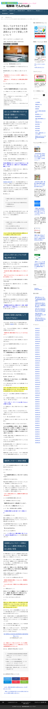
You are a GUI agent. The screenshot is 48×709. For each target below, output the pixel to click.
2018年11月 (37, 440)
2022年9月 (37, 362)
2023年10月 (37, 341)
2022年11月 (37, 358)
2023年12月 (37, 339)
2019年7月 (37, 423)
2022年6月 (37, 369)
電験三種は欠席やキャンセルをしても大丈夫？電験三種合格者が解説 (40, 319)
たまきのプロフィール (12, 702)
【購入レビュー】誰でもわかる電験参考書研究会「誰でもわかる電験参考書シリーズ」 (39, 265)
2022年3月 (37, 375)
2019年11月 (37, 414)
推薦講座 (12, 13)
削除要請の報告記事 (7, 181)
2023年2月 (37, 352)
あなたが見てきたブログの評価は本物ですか (13, 99)
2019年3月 (37, 431)
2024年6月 (37, 332)
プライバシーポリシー (26, 702)
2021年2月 (37, 390)
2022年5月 (37, 371)
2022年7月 (37, 367)
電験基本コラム (38, 104)
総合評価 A (37, 126)
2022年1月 (37, 380)
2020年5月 (37, 401)
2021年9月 (37, 386)
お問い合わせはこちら (39, 67)
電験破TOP (4, 10)
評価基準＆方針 (12, 10)
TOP (3, 702)
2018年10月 (37, 442)
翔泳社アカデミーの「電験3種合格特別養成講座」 (40, 137)
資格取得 (37, 108)
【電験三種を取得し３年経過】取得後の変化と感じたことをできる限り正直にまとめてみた (39, 211)
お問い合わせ (26, 703)
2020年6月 (37, 399)
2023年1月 (37, 354)
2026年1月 (37, 328)
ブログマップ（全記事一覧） (41, 702)
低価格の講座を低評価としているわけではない (13, 100)
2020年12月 (37, 393)
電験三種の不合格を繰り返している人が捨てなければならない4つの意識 (40, 310)
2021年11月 (37, 384)
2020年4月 (37, 403)
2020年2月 (37, 408)
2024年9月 (37, 330)
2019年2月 (37, 433)
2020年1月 (37, 410)
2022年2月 (37, 377)
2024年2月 (37, 334)
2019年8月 (37, 421)
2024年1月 (37, 337)
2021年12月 (37, 382)
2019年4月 (37, 429)
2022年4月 (37, 373)
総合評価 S (37, 124)
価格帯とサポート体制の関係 (9, 101)
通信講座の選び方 (21, 10)
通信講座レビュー (39, 10)
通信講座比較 (5, 13)
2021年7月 (37, 388)
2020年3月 (37, 405)
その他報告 (37, 102)
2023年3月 (37, 349)
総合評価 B (37, 128)
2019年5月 (37, 427)
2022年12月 (37, 356)
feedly (25, 681)
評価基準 (12, 324)
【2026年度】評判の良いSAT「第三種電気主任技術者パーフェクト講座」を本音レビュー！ (39, 157)
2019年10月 (37, 416)
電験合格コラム (30, 10)
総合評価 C (37, 130)
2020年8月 (37, 395)
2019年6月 (37, 425)
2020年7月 (37, 397)
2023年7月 (37, 345)
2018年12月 (37, 438)
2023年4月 (37, 347)
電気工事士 (37, 106)
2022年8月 (37, 365)
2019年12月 (37, 412)
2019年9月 (37, 418)
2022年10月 (37, 360)
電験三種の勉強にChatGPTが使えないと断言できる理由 (40, 314)
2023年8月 (37, 343)
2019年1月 (37, 436)
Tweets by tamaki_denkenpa (38, 289)
